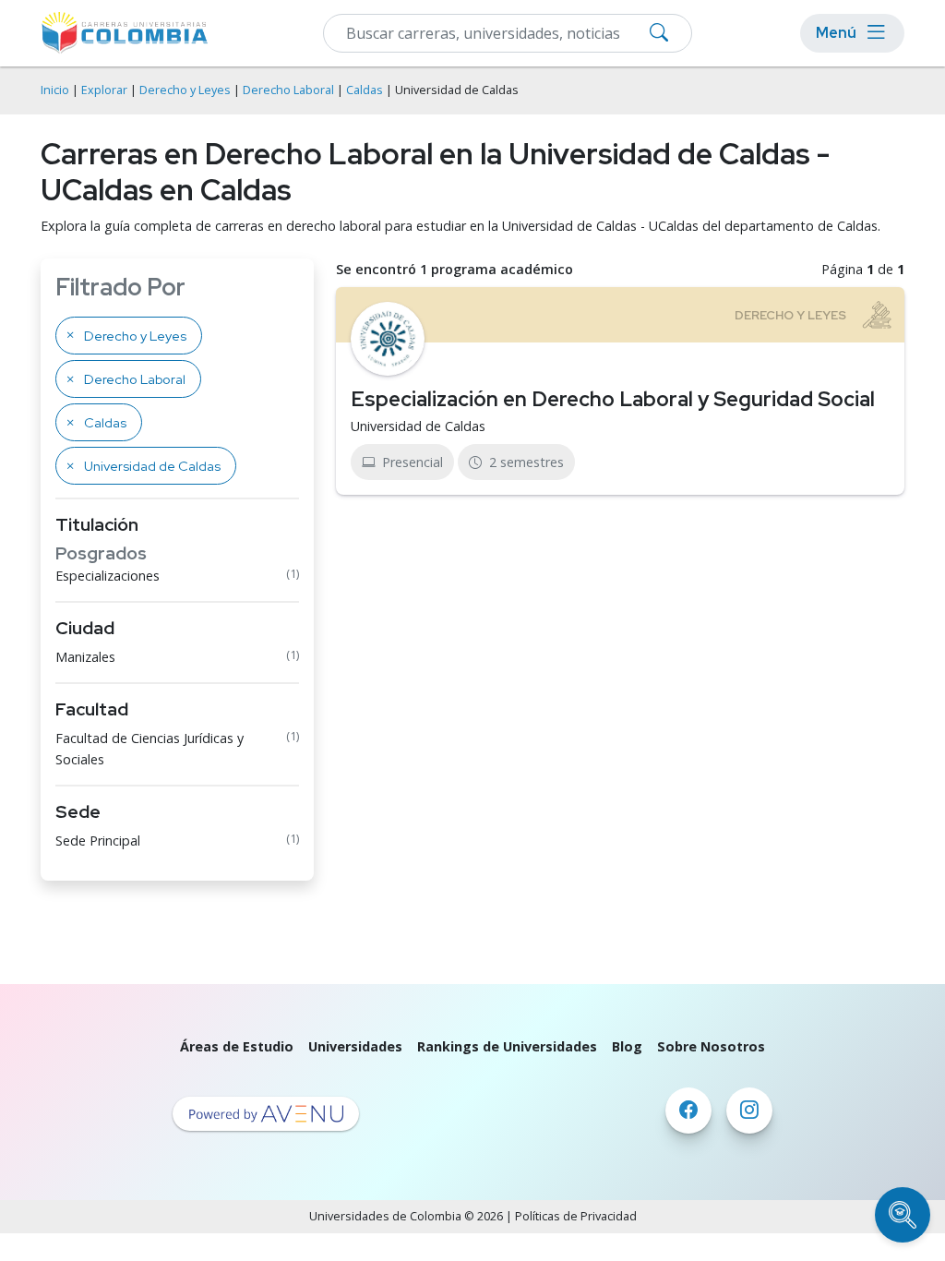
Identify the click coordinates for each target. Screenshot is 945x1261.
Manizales (85, 657)
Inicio (55, 90)
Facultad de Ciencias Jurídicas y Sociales (149, 748)
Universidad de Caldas (418, 426)
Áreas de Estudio (236, 1046)
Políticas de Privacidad (576, 1216)
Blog (627, 1046)
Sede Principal (97, 840)
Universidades (355, 1046)
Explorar (104, 90)
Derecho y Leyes (185, 90)
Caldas (364, 90)
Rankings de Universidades (507, 1046)
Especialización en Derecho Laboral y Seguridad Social (613, 399)
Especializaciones (107, 575)
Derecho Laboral (288, 90)
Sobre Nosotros (711, 1046)
